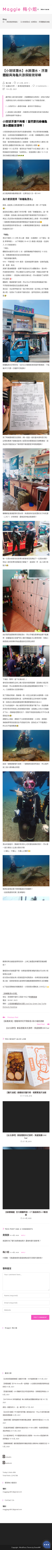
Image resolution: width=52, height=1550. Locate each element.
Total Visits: (7, 1475)
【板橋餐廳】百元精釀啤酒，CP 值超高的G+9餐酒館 (26, 1213)
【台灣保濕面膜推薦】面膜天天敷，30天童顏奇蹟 (20, 1379)
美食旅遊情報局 (24, 86)
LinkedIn (8, 1457)
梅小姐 (8, 83)
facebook (8, 1463)
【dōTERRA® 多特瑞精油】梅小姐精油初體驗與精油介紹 (22, 1399)
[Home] (3, 22)
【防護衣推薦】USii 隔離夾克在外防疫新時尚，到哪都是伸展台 (25, 1391)
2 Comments (41, 86)
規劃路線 (33, 997)
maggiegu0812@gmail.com (12, 1492)
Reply (23, 1235)
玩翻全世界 (10, 86)
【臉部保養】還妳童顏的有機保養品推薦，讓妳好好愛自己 (23, 1420)
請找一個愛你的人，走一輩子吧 (14, 1407)
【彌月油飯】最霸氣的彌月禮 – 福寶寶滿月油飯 (26, 1092)
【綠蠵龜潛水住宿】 (10, 993)
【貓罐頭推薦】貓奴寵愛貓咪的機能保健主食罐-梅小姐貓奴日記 (25, 1443)
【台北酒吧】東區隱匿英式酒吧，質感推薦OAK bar (26, 1136)
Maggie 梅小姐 (20, 9)
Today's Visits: (8, 1472)
